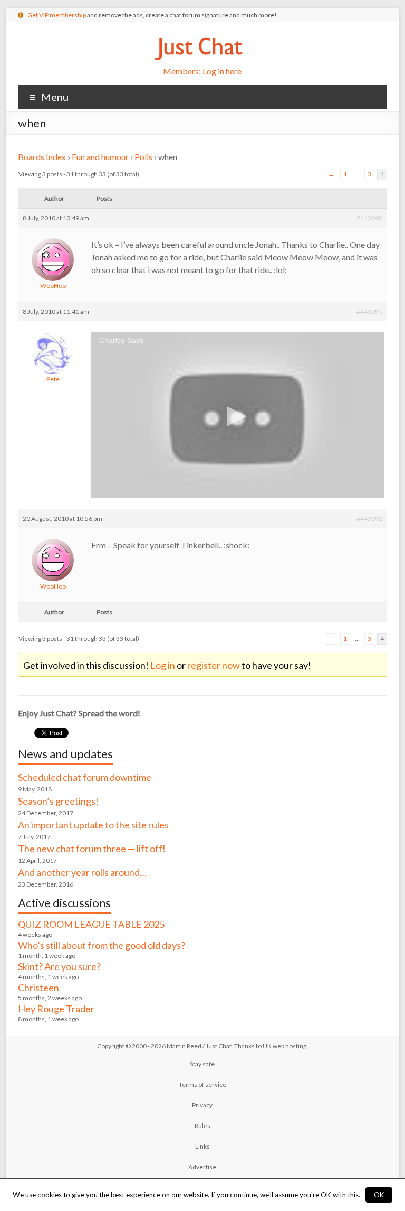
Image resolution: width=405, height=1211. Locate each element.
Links (202, 1146)
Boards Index (42, 157)
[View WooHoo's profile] (53, 237)
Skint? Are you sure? (59, 966)
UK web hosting (284, 1046)
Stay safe (202, 1064)
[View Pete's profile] (53, 330)
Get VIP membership (56, 15)
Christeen (38, 987)
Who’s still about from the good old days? (101, 945)
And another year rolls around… (82, 872)
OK (379, 1194)
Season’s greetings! (58, 801)
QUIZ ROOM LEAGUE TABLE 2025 (91, 924)
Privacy (202, 1105)
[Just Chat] (198, 35)
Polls (143, 157)
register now (213, 665)
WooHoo (53, 286)
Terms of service (202, 1084)
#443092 (369, 519)
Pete (53, 379)
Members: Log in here (202, 71)
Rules (202, 1126)
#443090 (369, 218)
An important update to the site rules (93, 825)
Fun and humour (100, 157)
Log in (162, 665)
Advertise (202, 1167)
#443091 (369, 311)
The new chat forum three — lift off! (92, 848)
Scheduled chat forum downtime (84, 777)
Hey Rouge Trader (56, 1008)
